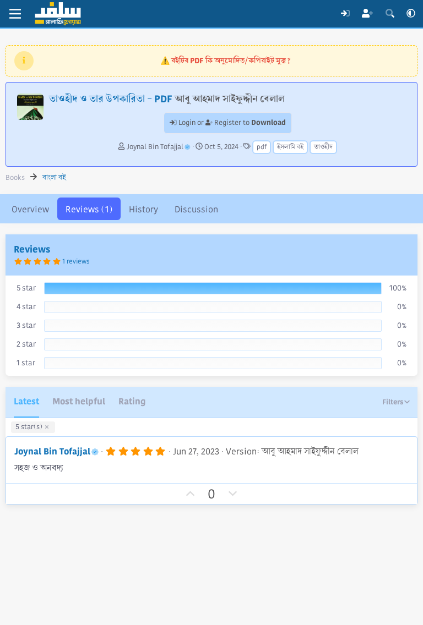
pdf (262, 147)
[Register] (367, 13)
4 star (26, 306)
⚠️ (225, 60)
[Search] (389, 13)
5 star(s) (28, 427)
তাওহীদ (323, 147)
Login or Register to (231, 122)
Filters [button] (392, 402)
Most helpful (78, 401)
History (143, 209)
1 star (26, 362)
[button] (411, 13)
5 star (26, 287)
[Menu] (15, 14)
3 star (26, 325)
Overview (30, 209)
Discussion (196, 209)
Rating (131, 401)
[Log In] (345, 13)
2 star (26, 343)
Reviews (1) (89, 209)
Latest (26, 401)
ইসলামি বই (290, 147)
